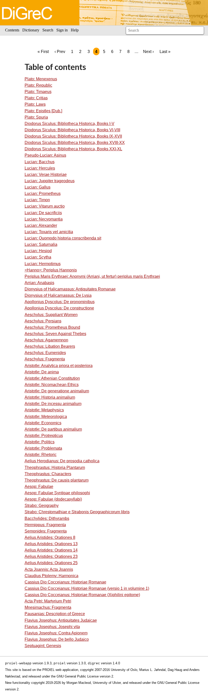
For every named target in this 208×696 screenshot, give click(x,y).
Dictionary (30, 30)
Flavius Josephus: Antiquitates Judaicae (61, 620)
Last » (165, 51)
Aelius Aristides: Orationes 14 (51, 550)
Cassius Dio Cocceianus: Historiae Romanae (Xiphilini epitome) (82, 595)
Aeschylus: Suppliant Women (51, 315)
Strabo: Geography (42, 505)
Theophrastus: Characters (48, 474)
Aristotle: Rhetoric (41, 454)
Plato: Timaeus (38, 91)
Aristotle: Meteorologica (46, 416)
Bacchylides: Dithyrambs (47, 518)
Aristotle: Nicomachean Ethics (52, 384)
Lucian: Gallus (37, 187)
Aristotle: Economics (43, 423)
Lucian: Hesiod (38, 251)
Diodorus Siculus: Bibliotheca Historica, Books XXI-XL (73, 149)
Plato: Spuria (36, 117)
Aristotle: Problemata (43, 448)
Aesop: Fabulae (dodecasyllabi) (53, 499)
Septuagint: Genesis (43, 646)
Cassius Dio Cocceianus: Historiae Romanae (65, 582)
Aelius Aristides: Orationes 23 (51, 556)
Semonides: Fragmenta (46, 531)
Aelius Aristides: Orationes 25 (51, 563)
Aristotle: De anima (42, 372)
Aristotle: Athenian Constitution (52, 378)
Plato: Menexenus (41, 79)
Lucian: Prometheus (43, 193)
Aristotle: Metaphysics (44, 410)
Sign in (62, 30)
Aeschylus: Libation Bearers (50, 346)
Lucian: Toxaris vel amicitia (49, 232)
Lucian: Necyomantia (44, 219)
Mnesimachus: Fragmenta (48, 607)
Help (75, 30)
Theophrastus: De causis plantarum (57, 480)
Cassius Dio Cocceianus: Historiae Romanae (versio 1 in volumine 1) (87, 588)
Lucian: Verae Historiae (46, 174)
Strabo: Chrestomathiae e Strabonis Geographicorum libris (77, 512)
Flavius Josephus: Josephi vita (52, 627)
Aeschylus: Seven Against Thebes (55, 334)
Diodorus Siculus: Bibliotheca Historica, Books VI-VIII (72, 130)
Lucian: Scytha (38, 257)
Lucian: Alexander (41, 225)
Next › (148, 51)
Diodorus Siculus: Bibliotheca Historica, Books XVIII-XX (75, 142)
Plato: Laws (35, 104)
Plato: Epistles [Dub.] (43, 111)
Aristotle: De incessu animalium (53, 403)
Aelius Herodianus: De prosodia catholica (62, 461)
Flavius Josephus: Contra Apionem (56, 633)
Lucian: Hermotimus (43, 264)
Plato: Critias (36, 98)
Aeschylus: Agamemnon (46, 340)
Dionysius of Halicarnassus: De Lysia (58, 295)
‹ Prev (60, 51)
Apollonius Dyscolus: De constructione (59, 308)
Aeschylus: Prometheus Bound (52, 327)
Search (47, 30)
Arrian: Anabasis (39, 283)
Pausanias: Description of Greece (55, 614)
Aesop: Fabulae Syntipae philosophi (57, 493)
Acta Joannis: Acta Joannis (49, 569)
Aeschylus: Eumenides (45, 353)
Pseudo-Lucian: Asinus (45, 155)
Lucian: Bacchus (40, 162)
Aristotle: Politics (40, 442)
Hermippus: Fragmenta (45, 525)
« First (43, 51)
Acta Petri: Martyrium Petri (48, 601)
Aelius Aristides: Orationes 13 (51, 544)
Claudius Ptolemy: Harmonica (51, 576)
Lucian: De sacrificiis (43, 213)
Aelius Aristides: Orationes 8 (50, 537)
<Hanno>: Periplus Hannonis (51, 270)
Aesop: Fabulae (39, 486)
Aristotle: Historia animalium (50, 397)
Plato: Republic (38, 85)
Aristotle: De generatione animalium (57, 391)
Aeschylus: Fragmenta (45, 359)
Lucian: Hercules (40, 168)
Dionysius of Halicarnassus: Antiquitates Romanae (70, 289)
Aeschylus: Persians (43, 321)
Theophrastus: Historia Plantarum (55, 467)
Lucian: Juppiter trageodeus (50, 181)
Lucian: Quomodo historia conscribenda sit (63, 238)
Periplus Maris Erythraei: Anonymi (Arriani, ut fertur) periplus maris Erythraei (92, 276)
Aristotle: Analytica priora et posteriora (59, 365)
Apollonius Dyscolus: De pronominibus (60, 302)
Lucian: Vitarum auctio (45, 206)
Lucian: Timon (37, 200)
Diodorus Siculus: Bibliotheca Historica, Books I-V (69, 123)
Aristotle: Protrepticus (44, 435)
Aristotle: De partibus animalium (53, 429)
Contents (12, 30)
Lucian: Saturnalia (41, 244)
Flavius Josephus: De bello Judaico (57, 639)
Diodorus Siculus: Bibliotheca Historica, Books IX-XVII (73, 136)
